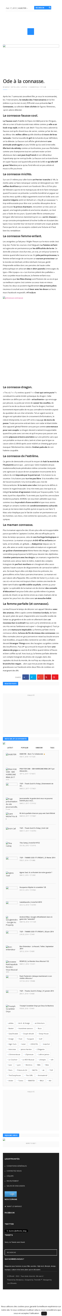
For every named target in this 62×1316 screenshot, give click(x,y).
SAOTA (34, 1070)
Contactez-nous (14, 1171)
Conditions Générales (17, 1166)
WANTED (31, 1080)
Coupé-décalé (28, 1034)
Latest (10, 748)
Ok (44, 1313)
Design (11, 1039)
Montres (29, 1065)
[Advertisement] (34, 35)
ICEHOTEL (34, 1044)
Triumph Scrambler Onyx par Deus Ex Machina (37, 1006)
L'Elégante (41, 1049)
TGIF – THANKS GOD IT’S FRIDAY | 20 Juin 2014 (37, 932)
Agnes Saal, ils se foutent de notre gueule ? (36, 872)
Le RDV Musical (28, 1060)
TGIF (51, 1070)
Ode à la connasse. (23, 81)
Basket (11, 1028)
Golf (40, 1039)
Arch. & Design (24, 1023)
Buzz (40, 1028)
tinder (11, 1080)
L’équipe (10, 1176)
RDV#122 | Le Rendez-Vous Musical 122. (34, 961)
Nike (47, 1065)
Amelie (7, 87)
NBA (38, 1065)
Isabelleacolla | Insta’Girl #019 (31, 902)
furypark (30, 1039)
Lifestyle (24, 87)
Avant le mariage (14, 1206)
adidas (11, 1023)
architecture (40, 1023)
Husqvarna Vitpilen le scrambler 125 (33, 887)
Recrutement (13, 1181)
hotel (23, 1044)
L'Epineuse (29, 1054)
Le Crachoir (13, 1060)
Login (12, 1194)
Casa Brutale (13, 1034)
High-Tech (12, 1044)
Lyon (19, 1065)
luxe (10, 1065)
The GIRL (29, 1075)
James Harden (26, 1049)
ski (43, 1070)
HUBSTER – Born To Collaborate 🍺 (32, 754)
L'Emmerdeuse (14, 1054)
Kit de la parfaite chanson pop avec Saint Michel (37, 813)
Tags (52, 748)
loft (52, 1060)
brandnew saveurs (26, 1028)
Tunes (20, 1080)
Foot (20, 1039)
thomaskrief (42, 1075)
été (50, 1080)
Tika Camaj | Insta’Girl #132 (30, 843)
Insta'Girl (46, 1044)
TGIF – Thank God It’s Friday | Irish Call (34, 828)
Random (39, 748)
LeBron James (43, 1054)
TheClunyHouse (15, 1075)
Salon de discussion (16, 1186)
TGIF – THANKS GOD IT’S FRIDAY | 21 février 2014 (37, 858)
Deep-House (44, 1034)
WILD (42, 1080)
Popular (24, 748)
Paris (10, 1070)
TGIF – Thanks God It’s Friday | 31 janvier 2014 (37, 991)
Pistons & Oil (22, 1070)
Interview (12, 1049)
